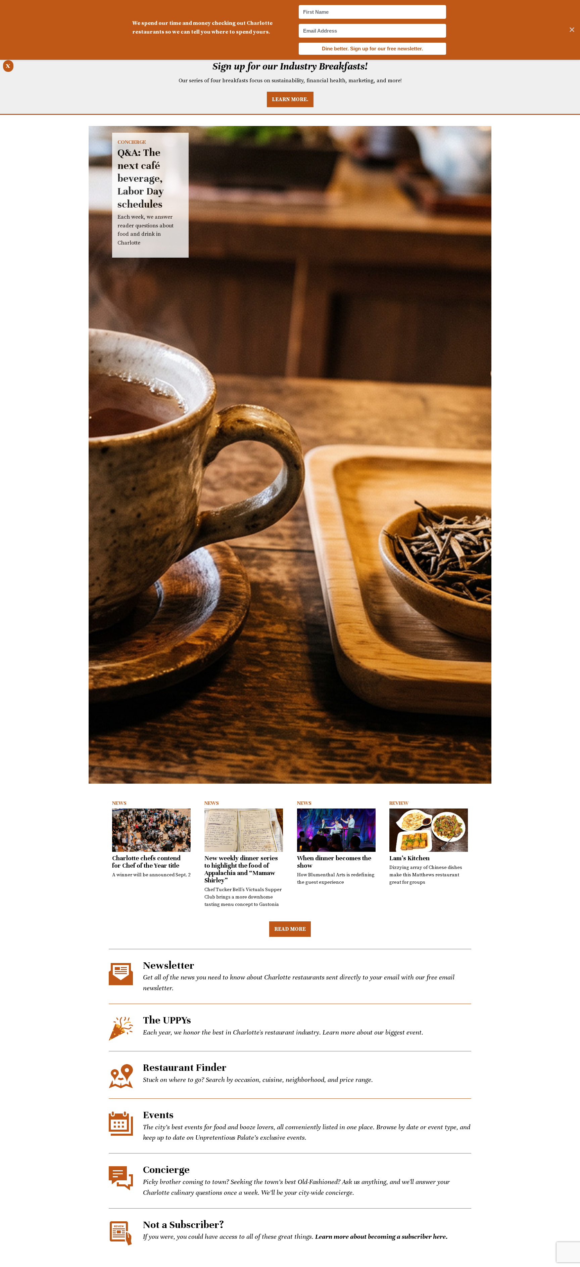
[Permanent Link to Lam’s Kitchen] (428, 830)
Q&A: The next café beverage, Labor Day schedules (290, 455)
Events (158, 1115)
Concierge (131, 142)
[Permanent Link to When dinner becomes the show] (336, 830)
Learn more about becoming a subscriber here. (381, 1236)
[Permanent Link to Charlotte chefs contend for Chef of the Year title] (151, 830)
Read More (290, 928)
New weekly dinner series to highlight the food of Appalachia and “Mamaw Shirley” (241, 869)
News (119, 803)
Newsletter (168, 965)
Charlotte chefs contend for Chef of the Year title (146, 861)
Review (398, 803)
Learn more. (290, 99)
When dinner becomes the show (334, 861)
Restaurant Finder (185, 1067)
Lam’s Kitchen (409, 858)
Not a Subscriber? (183, 1225)
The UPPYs (167, 1020)
